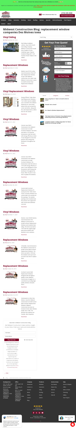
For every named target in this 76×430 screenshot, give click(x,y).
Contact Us (29, 387)
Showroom (29, 384)
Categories (55, 95)
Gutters (41, 397)
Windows (41, 384)
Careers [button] (3, 23)
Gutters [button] (42, 20)
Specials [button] (48, 20)
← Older (6, 373)
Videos (28, 395)
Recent (44, 95)
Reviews (29, 389)
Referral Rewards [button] (57, 20)
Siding (40, 389)
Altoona (53, 389)
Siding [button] (9, 20)
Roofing (41, 392)
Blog (28, 400)
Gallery (64, 395)
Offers (64, 387)
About (28, 392)
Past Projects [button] (67, 20)
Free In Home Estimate (67, 15)
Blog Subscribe (12, 340)
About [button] (9, 23)
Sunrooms (41, 387)
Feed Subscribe (29, 340)
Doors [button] (29, 20)
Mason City (54, 387)
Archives (67, 95)
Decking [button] (23, 20)
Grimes (53, 392)
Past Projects (66, 397)
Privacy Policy (14, 367)
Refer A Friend (66, 389)
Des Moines (54, 384)
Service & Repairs (67, 384)
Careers (29, 397)
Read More (24, 60)
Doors (40, 395)
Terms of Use (58, 90)
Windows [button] (3, 20)
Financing (65, 392)
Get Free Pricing (63, 76)
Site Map (41, 416)
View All (53, 395)
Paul (6, 40)
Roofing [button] (35, 20)
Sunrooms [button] (16, 20)
